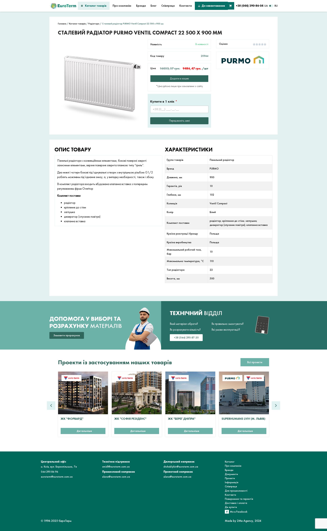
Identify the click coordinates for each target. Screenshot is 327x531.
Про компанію (122, 6)
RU (276, 6)
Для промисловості (236, 490)
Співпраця (168, 6)
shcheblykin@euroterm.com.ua (181, 466)
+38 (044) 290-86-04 (249, 6)
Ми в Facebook (238, 511)
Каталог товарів (95, 6)
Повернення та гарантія (239, 499)
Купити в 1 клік (163, 101)
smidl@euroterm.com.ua (116, 466)
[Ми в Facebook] (227, 512)
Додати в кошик (179, 78)
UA (266, 6)
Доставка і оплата (236, 503)
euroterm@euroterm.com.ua (57, 476)
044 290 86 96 (49, 471)
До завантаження (213, 6)
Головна (62, 23)
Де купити (231, 507)
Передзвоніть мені (179, 120)
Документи (231, 474)
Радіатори (93, 23)
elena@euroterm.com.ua (116, 476)
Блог (154, 6)
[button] (276, 405)
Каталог (229, 461)
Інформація (231, 482)
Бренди (141, 6)
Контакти (185, 6)
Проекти (230, 478)
